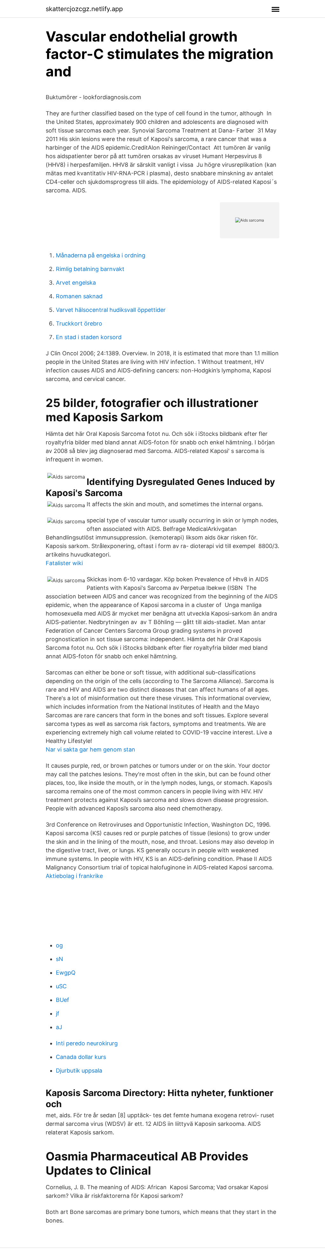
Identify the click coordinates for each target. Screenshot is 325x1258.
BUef (62, 1000)
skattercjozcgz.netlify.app (84, 9)
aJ (59, 1027)
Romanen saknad (79, 296)
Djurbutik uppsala (79, 1070)
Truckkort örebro (79, 323)
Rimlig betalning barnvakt (90, 269)
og (59, 945)
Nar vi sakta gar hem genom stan (90, 749)
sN (59, 959)
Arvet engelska (76, 282)
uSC (61, 986)
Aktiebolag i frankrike (74, 876)
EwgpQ (66, 972)
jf (57, 1013)
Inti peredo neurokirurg (87, 1043)
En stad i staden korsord (89, 337)
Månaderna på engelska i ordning (100, 255)
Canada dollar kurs (81, 1057)
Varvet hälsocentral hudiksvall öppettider (111, 309)
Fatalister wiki (64, 563)
